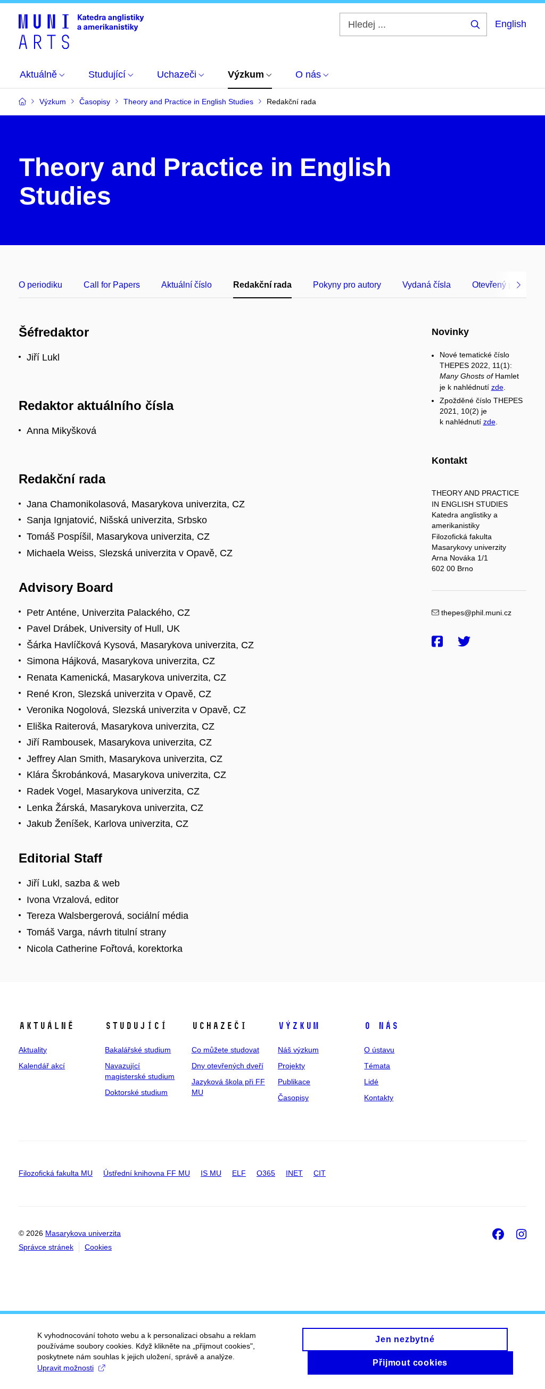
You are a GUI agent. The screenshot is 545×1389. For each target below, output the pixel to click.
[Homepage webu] (81, 31)
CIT (319, 1173)
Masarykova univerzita (83, 1233)
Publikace (294, 1081)
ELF (239, 1173)
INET (294, 1173)
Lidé (371, 1081)
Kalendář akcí (42, 1065)
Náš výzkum (298, 1049)
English (510, 24)
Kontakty (378, 1097)
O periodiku (40, 284)
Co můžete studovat (225, 1049)
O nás (381, 1026)
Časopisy (293, 1097)
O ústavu (379, 1049)
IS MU (211, 1173)
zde (497, 387)
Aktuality (33, 1049)
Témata (377, 1065)
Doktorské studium (136, 1092)
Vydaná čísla (426, 284)
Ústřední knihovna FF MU (146, 1173)
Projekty (291, 1065)
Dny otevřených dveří (227, 1065)
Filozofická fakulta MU (56, 1173)
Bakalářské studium (138, 1049)
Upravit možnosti (65, 1367)
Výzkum (298, 1026)
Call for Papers (112, 284)
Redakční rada (262, 284)
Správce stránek (46, 1247)
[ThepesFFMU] (437, 641)
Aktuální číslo (186, 284)
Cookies (98, 1247)
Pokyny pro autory (347, 284)
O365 (266, 1173)
